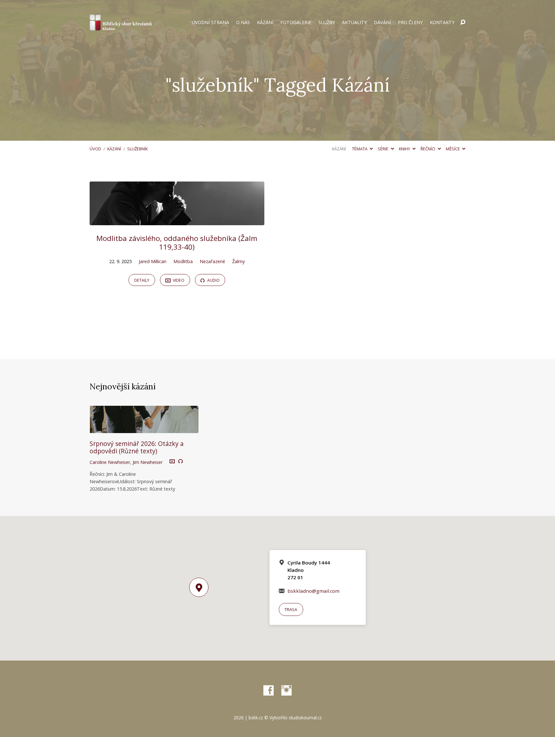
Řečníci (428, 149)
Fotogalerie (295, 22)
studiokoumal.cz (305, 718)
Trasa (291, 609)
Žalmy (238, 261)
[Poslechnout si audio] (180, 461)
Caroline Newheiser (110, 462)
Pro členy (410, 22)
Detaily (141, 280)
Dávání (382, 22)
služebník (137, 149)
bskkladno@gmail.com (313, 591)
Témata (360, 149)
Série (383, 149)
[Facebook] (268, 690)
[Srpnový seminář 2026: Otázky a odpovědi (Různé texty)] (144, 428)
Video (178, 280)
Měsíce (453, 149)
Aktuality (354, 22)
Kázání (265, 22)
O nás (243, 22)
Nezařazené (212, 261)
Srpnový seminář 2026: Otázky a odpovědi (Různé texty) (137, 447)
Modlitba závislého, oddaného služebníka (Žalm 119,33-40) (176, 242)
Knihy (405, 149)
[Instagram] (286, 690)
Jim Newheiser (148, 462)
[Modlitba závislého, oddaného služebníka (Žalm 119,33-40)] (177, 220)
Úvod (95, 149)
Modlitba (183, 261)
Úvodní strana (210, 22)
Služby (326, 22)
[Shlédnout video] (172, 461)
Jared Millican (152, 261)
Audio (213, 280)
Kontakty (442, 22)
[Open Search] (462, 22)
